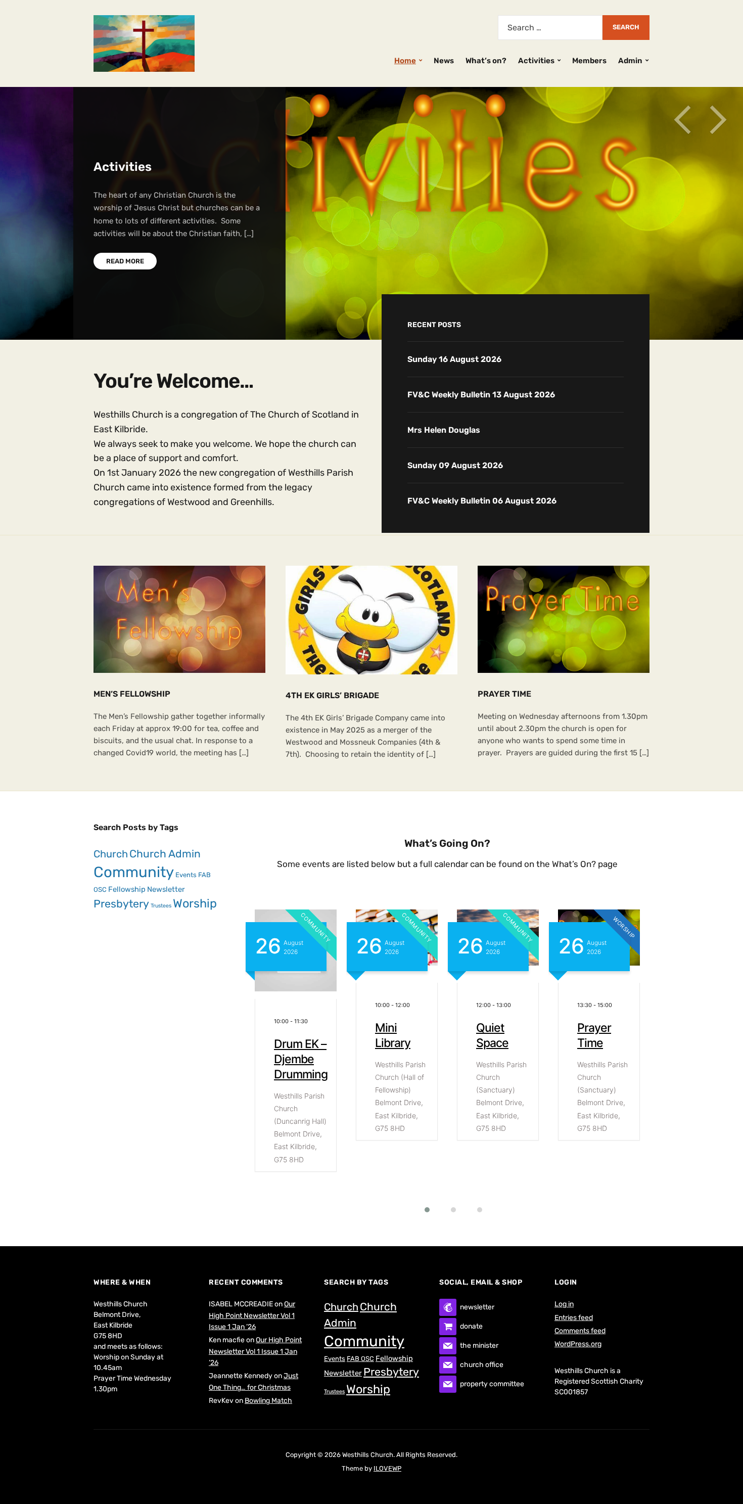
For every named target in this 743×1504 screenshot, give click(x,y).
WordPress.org (577, 1344)
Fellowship (127, 889)
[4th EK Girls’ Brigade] (371, 619)
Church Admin (165, 853)
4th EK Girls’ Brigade (332, 695)
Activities (536, 60)
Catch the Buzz (602, 1035)
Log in (564, 1304)
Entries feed (573, 1317)
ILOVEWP (387, 1468)
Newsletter (166, 889)
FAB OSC (360, 1358)
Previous (682, 120)
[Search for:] (550, 27)
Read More (125, 261)
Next (718, 120)
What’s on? (486, 60)
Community (134, 872)
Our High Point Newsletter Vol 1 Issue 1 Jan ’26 (252, 1315)
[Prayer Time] (563, 618)
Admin (630, 60)
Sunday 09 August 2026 (455, 465)
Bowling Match (268, 1400)
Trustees (161, 905)
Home (405, 60)
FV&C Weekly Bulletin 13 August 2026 (481, 394)
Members (589, 60)
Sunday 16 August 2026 (454, 359)
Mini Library (291, 1035)
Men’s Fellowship (132, 694)
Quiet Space (391, 1035)
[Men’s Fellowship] (179, 618)
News (444, 60)
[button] (421, 1210)
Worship (195, 903)
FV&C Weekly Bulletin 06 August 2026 (481, 501)
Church (111, 854)
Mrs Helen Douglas (443, 430)
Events (186, 875)
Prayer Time (504, 694)
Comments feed (580, 1331)
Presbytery (121, 903)
